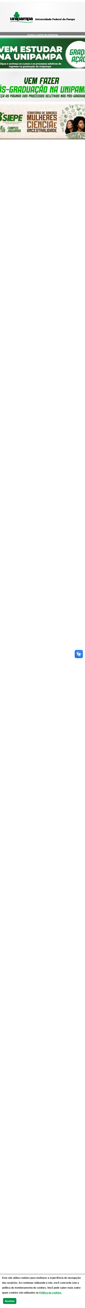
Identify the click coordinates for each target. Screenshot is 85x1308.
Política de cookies (50, 1292)
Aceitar (10, 1301)
